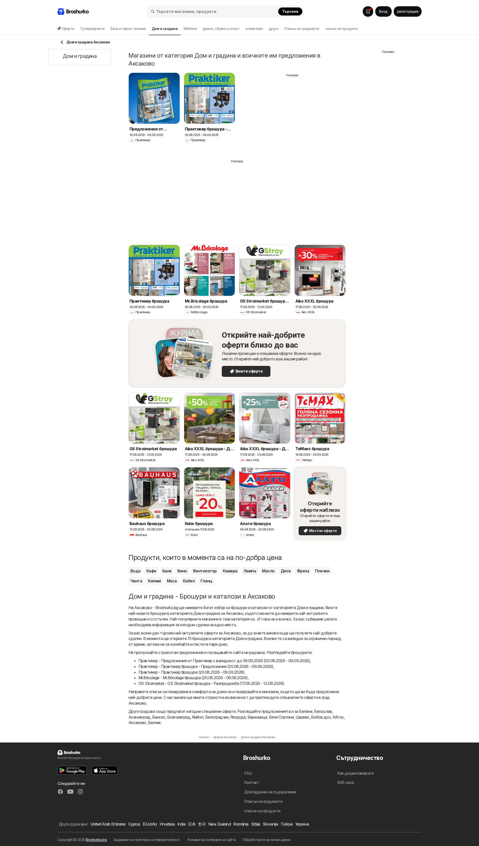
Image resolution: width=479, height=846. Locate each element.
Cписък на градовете (301, 28)
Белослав (323, 711)
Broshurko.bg (96, 840)
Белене (305, 711)
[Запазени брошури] (368, 11)
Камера (230, 570)
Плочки (322, 570)
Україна (302, 824)
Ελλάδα (150, 824)
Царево (302, 717)
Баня (166, 570)
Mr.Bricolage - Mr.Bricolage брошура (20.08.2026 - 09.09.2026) (193, 677)
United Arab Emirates (108, 824)
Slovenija (270, 824)
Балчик (154, 722)
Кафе (151, 570)
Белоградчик (217, 717)
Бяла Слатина (281, 717)
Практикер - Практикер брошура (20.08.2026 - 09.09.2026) (191, 672)
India (181, 824)
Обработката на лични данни (266, 840)
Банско (158, 717)
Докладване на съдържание (270, 791)
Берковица (257, 717)
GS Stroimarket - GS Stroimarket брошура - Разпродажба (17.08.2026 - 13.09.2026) (211, 683)
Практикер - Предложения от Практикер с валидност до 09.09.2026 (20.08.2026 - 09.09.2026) (224, 660)
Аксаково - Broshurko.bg (156, 607)
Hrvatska (167, 824)
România (240, 824)
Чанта (136, 580)
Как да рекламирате (355, 773)
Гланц (206, 580)
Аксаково (137, 722)
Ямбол (197, 717)
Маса (172, 580)
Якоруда (237, 717)
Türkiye (286, 824)
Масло (268, 570)
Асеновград (139, 717)
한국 (202, 824)
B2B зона (345, 782)
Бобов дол (321, 717)
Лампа (249, 570)
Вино (182, 570)
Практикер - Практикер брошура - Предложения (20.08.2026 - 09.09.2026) (205, 666)
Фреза (303, 570)
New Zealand (219, 824)
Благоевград (178, 717)
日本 (192, 824)
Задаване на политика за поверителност (146, 840)
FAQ (248, 773)
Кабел (189, 580)
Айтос (338, 717)
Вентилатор (205, 570)
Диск (286, 570)
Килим (154, 580)
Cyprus (134, 824)
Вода (135, 570)
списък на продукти (341, 28)
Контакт (251, 782)
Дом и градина (310, 607)
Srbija (255, 824)
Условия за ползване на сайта (211, 840)
